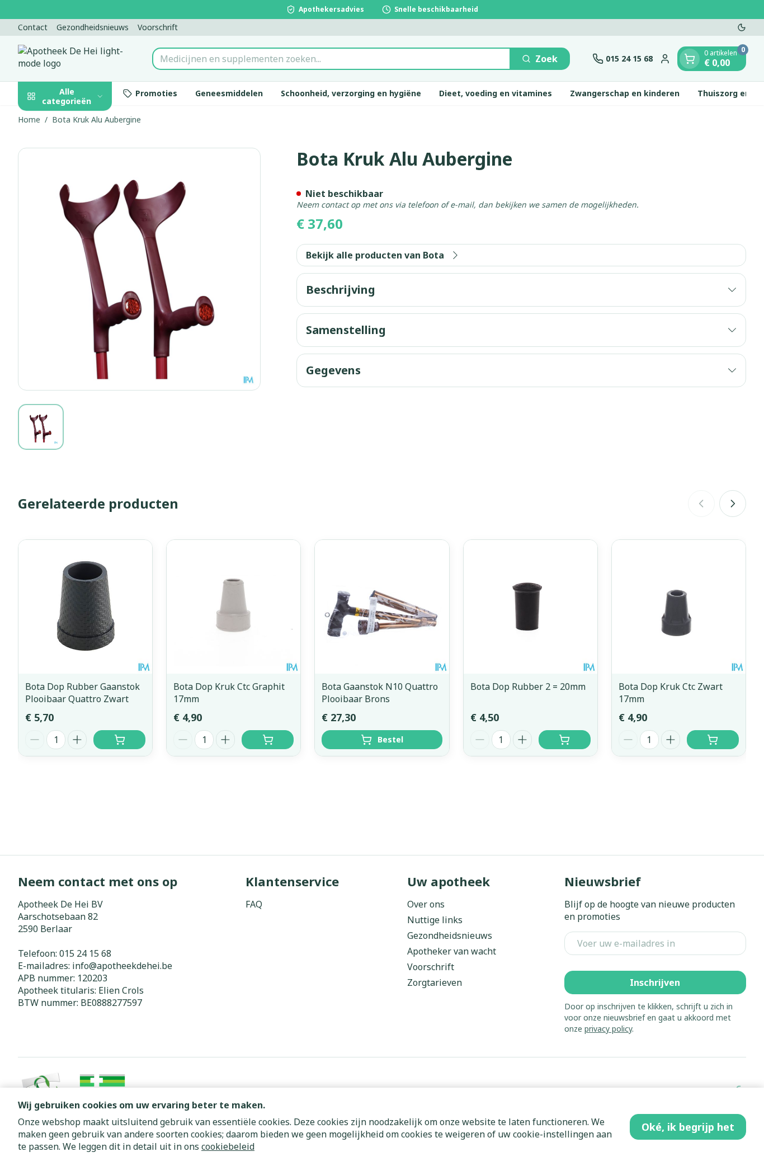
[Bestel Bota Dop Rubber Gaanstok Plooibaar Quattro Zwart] (119, 739)
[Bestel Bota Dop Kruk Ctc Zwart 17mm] (713, 739)
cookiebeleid (227, 1146)
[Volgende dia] (732, 503)
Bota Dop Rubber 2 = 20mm (528, 686)
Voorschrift (158, 27)
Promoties (156, 93)
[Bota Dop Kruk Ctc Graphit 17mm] (233, 607)
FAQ (254, 904)
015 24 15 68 (85, 953)
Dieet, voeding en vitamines (495, 93)
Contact (33, 27)
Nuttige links (435, 920)
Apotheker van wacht (451, 951)
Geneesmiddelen (229, 93)
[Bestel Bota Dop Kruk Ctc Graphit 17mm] (268, 739)
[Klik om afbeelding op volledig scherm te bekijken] (139, 269)
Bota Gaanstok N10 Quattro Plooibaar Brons (380, 692)
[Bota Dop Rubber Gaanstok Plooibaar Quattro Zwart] (85, 607)
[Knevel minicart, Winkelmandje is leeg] (690, 59)
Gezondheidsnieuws (92, 27)
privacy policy (608, 1028)
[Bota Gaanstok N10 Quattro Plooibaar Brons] (382, 607)
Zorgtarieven (434, 982)
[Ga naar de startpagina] (74, 58)
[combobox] (331, 59)
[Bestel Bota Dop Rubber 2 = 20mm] (565, 739)
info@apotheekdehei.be (122, 966)
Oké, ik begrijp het (688, 1127)
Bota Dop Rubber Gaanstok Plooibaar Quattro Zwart (82, 692)
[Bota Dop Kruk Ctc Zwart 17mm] (679, 607)
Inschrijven (655, 982)
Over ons (426, 904)
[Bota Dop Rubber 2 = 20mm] (530, 607)
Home (29, 119)
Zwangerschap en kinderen (625, 93)
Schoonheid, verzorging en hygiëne (351, 93)
